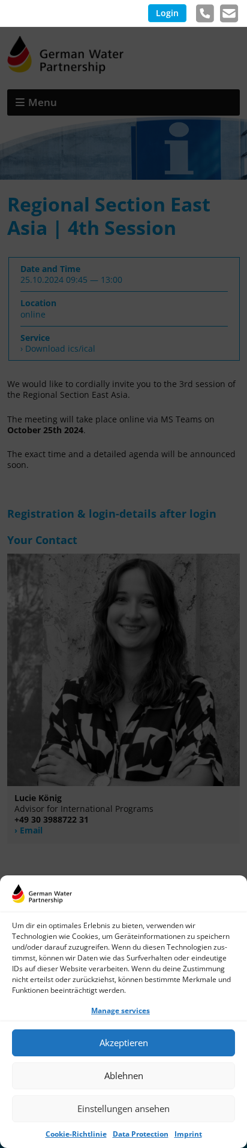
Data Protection (140, 1134)
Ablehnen (123, 1075)
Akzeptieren (124, 1043)
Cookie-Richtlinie (76, 1134)
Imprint (188, 1134)
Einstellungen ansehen (123, 1108)
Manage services (120, 1010)
